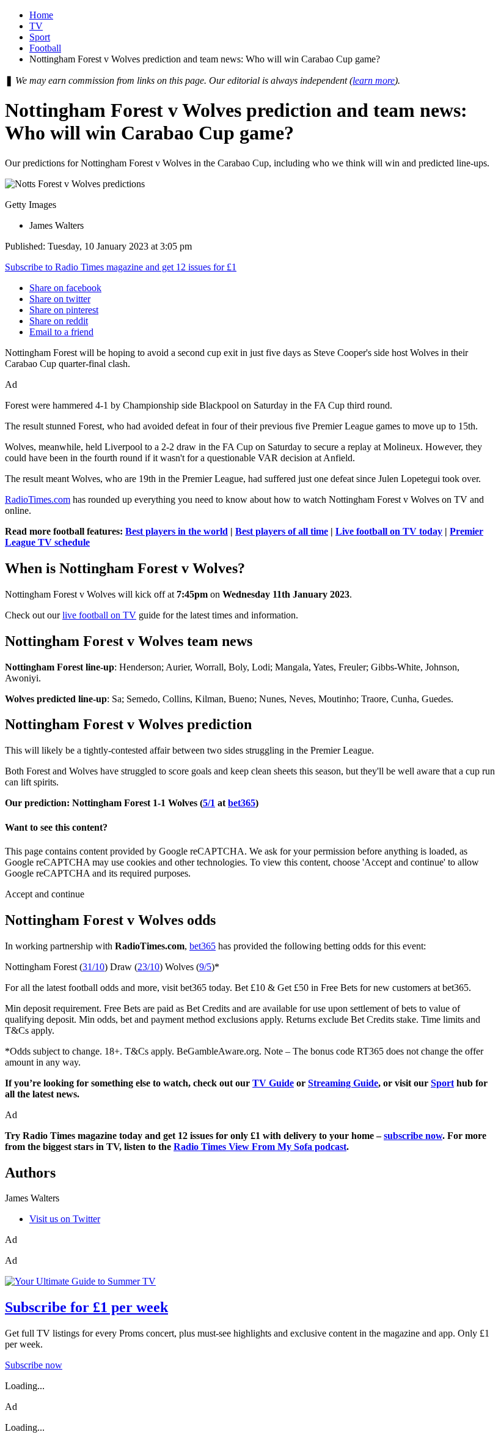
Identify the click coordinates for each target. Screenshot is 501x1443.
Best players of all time (281, 531)
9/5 (205, 967)
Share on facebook (65, 288)
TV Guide (273, 1083)
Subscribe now (33, 1365)
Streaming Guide (343, 1083)
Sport (39, 37)
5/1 (209, 803)
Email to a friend (61, 332)
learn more (374, 80)
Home (41, 15)
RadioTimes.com (37, 499)
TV (36, 26)
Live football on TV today (388, 531)
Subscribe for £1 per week (86, 1307)
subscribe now (413, 1135)
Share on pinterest (63, 310)
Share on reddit (58, 321)
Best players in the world (176, 531)
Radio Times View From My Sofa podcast (260, 1146)
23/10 (148, 967)
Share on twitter (59, 299)
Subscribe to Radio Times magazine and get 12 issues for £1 (120, 267)
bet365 (241, 803)
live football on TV (99, 615)
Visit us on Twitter (64, 1219)
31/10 (93, 967)
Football (45, 48)
